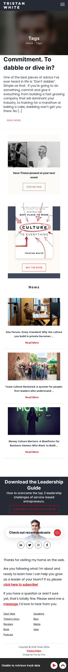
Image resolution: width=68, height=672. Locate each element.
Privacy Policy (34, 650)
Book (6, 629)
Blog (36, 618)
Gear (36, 629)
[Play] (54, 665)
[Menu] (34, 4)
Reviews (8, 624)
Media (36, 624)
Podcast (8, 634)
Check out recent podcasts (29, 532)
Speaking (38, 613)
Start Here (9, 613)
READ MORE (14, 120)
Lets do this (34, 186)
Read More (32, 342)
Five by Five (39, 654)
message (10, 604)
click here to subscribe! (20, 585)
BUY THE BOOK (34, 267)
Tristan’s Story (11, 618)
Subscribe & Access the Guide (33, 509)
